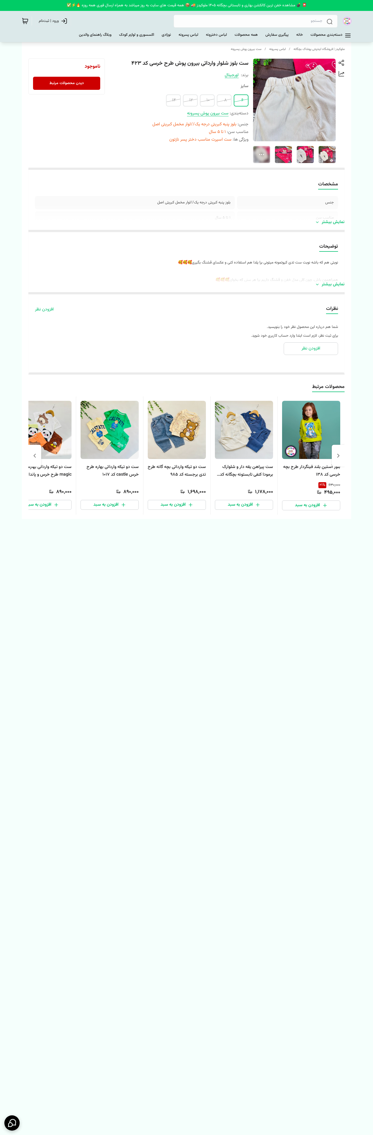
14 (174, 100)
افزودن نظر (44, 309)
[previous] (338, 456)
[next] (34, 456)
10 (208, 100)
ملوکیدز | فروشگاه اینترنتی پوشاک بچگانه (319, 49)
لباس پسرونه (277, 49)
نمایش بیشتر (333, 222)
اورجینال (232, 75)
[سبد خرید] (25, 21)
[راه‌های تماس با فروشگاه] (12, 1123)
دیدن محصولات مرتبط (66, 83)
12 (191, 100)
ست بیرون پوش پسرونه (246, 49)
